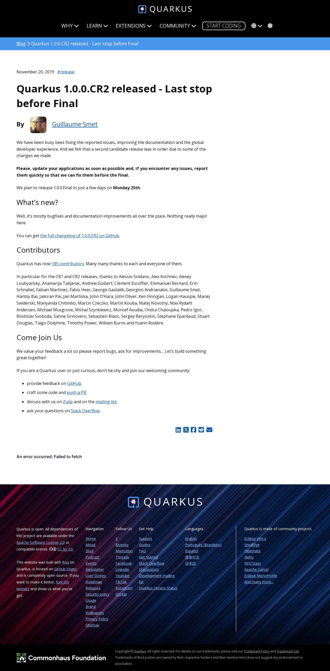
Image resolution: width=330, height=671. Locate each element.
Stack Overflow (85, 411)
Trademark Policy (256, 651)
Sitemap (92, 625)
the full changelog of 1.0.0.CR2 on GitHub (79, 235)
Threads (122, 557)
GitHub (74, 383)
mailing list (106, 402)
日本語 (190, 563)
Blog (21, 43)
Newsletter (95, 569)
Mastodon (124, 550)
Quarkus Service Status (158, 588)
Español (191, 550)
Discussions (149, 569)
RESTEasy (252, 563)
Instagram (124, 588)
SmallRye (252, 544)
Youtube (122, 575)
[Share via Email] (208, 430)
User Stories (96, 575)
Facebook (124, 563)
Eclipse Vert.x (255, 538)
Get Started (148, 557)
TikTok (121, 581)
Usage (91, 600)
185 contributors (68, 263)
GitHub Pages (65, 568)
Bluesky (122, 544)
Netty (249, 557)
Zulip (68, 402)
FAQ (142, 550)
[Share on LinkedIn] (178, 430)
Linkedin (122, 569)
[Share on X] (186, 430)
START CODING (224, 25)
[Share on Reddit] (201, 430)
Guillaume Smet (75, 124)
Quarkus (140, 651)
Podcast (92, 557)
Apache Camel (256, 569)
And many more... (259, 581)
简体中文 (192, 557)
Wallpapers (95, 612)
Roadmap (94, 581)
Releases (93, 588)
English (191, 538)
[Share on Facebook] (193, 430)
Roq (65, 562)
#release (66, 72)
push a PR (76, 392)
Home (91, 538)
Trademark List (288, 651)
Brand (91, 606)
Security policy (97, 594)
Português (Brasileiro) (203, 544)
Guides (144, 544)
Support (145, 538)
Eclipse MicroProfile (260, 575)
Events (91, 563)
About (91, 544)
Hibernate (252, 550)
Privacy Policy (97, 618)
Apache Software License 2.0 (40, 542)
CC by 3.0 (65, 549)
